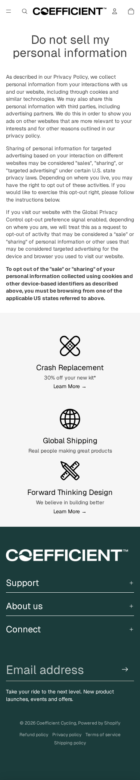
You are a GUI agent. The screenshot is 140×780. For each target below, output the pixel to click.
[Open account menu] (114, 11)
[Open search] (24, 11)
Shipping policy (70, 743)
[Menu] (8, 11)
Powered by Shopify (99, 723)
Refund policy (33, 735)
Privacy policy (66, 735)
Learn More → (70, 386)
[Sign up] (125, 669)
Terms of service (103, 735)
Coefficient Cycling (56, 723)
